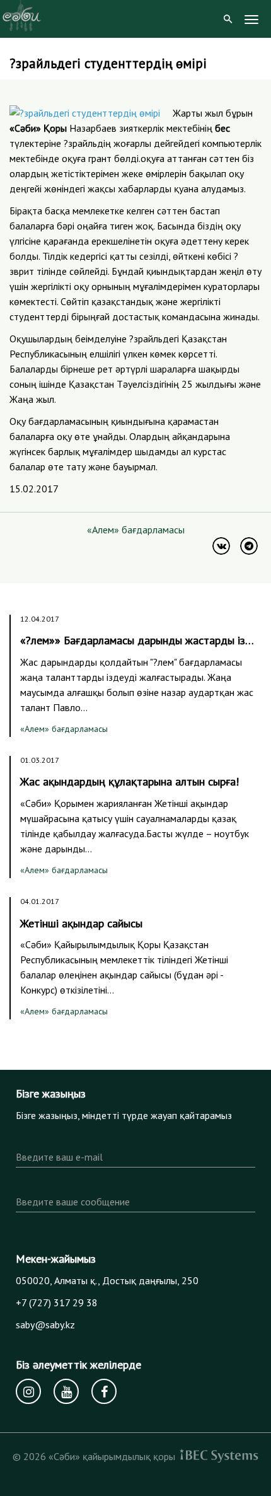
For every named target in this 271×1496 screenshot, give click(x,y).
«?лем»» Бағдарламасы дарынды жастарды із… (137, 640)
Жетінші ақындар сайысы (81, 923)
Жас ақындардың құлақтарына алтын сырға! (129, 781)
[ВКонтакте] (221, 546)
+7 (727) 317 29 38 (57, 1302)
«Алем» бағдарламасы (136, 529)
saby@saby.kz (45, 1324)
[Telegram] (249, 546)
